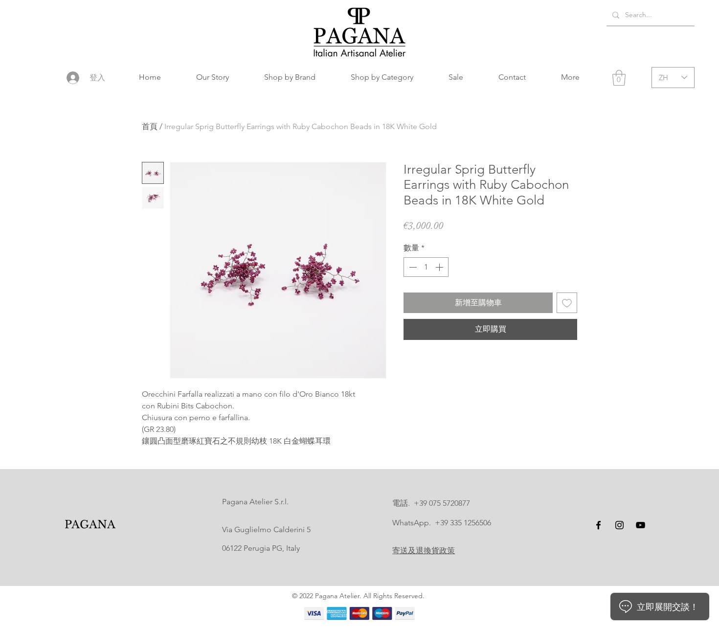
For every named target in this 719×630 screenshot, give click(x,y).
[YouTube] (640, 525)
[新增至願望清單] (567, 302)
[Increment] (440, 267)
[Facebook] (598, 525)
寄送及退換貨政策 (423, 550)
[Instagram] (619, 525)
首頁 (149, 126)
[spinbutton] (426, 267)
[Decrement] (412, 267)
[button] (290, 77)
